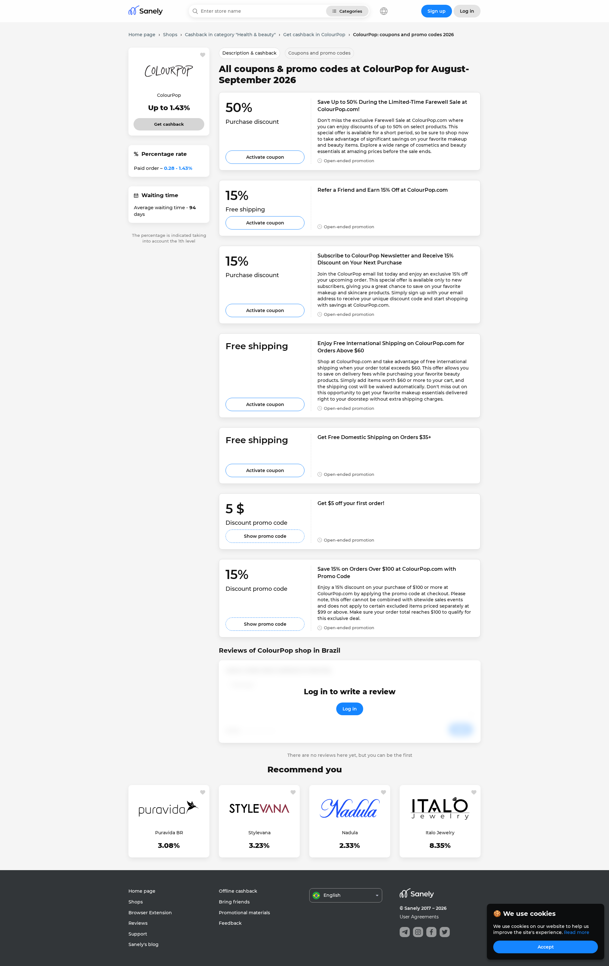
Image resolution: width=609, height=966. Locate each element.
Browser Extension (150, 913)
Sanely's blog (143, 944)
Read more (576, 932)
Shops (135, 902)
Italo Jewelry (440, 833)
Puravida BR (169, 833)
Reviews (137, 923)
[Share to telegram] (405, 932)
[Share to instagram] (418, 932)
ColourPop (169, 95)
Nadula (350, 833)
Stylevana (259, 833)
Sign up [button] (437, 11)
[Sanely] (145, 11)
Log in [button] (467, 11)
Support (137, 934)
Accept (546, 947)
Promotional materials (244, 913)
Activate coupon (265, 157)
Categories (350, 11)
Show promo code (265, 536)
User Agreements (419, 917)
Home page (141, 891)
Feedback (230, 923)
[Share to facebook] (431, 932)
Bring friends (234, 902)
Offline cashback (238, 891)
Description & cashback (249, 53)
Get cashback (168, 122)
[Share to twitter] (445, 932)
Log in (350, 709)
